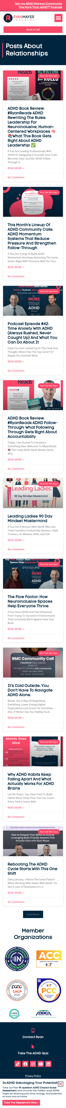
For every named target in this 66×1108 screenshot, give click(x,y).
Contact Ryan (33, 1037)
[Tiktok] (18, 1064)
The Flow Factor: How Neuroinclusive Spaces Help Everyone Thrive (30, 601)
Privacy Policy (33, 1076)
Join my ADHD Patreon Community (38, 4)
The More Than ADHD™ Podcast (40, 7)
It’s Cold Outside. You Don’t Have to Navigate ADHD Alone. (30, 690)
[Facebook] (25, 1064)
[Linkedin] (48, 1064)
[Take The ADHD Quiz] (33, 1047)
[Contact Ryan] (33, 1030)
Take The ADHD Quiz (33, 1053)
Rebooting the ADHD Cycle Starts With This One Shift (32, 869)
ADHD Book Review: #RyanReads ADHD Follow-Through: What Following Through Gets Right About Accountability (33, 428)
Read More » (16, 168)
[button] (58, 18)
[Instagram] (33, 1064)
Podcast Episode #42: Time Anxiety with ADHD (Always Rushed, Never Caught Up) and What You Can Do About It (32, 333)
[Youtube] (41, 1064)
